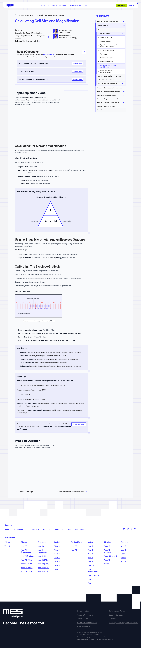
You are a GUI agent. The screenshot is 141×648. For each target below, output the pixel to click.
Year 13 (74, 550)
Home (43, 5)
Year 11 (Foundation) (26, 551)
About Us (46, 529)
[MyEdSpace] (9, 5)
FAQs (69, 529)
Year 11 (57, 569)
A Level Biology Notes (26, 15)
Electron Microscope (26, 492)
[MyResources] (15, 15)
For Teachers (33, 529)
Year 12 (74, 546)
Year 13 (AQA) (26, 568)
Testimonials (80, 529)
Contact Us (58, 529)
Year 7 (57, 554)
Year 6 (57, 550)
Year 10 (24, 546)
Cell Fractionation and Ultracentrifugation (70, 492)
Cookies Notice (83, 626)
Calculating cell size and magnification (108, 66)
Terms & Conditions (85, 615)
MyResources (18, 529)
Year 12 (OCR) (26, 564)
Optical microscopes (106, 58)
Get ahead (121, 5)
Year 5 (7, 546)
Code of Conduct (115, 615)
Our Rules (112, 619)
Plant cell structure (105, 41)
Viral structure (104, 54)
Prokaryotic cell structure (107, 50)
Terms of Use (82, 619)
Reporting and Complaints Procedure (123, 623)
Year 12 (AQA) (26, 560)
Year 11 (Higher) (27, 556)
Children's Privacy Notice (87, 623)
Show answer (77, 63)
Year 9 (57, 562)
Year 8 (57, 558)
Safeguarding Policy (117, 611)
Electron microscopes (106, 61)
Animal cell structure (106, 37)
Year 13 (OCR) (26, 571)
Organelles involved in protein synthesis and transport (109, 45)
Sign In (131, 5)
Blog (87, 5)
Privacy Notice (83, 611)
